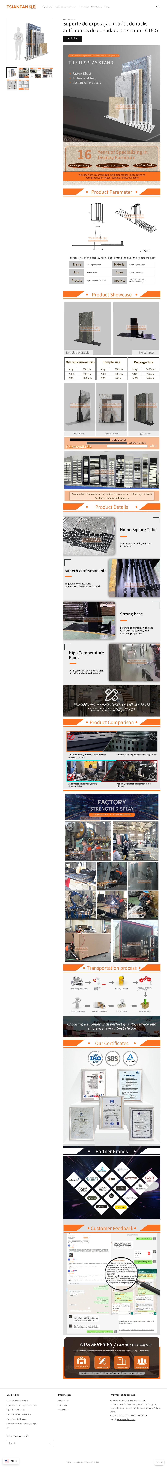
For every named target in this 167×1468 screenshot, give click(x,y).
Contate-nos (63, 1410)
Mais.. (9, 1428)
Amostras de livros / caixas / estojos (22, 1423)
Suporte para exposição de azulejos (22, 1405)
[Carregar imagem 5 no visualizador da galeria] (12, 84)
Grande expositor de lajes (17, 1400)
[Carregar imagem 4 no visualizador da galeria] (47, 72)
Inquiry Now (72, 38)
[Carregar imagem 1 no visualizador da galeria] (12, 72)
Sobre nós (62, 1405)
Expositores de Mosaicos (17, 1419)
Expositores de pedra (15, 1410)
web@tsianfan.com (126, 1419)
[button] (66, 7)
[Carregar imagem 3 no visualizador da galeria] (35, 72)
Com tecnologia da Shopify (92, 1462)
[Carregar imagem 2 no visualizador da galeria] (23, 72)
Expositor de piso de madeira (19, 1414)
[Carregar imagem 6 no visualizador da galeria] (23, 84)
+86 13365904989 (139, 1415)
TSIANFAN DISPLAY (77, 1462)
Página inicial (63, 1400)
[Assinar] (50, 1443)
